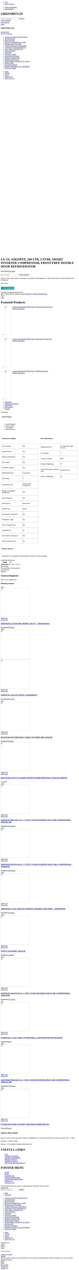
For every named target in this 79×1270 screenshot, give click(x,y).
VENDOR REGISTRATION (14, 1179)
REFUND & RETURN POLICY (15, 1163)
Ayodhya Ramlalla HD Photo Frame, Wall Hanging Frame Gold (32, 339)
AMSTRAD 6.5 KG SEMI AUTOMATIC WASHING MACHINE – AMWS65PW (33, 909)
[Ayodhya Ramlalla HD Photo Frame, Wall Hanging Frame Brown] (8, 320)
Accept (9, 1259)
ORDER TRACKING (12, 1156)
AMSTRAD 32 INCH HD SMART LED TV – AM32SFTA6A (25, 624)
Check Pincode (24, 275)
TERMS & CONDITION (13, 1158)
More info (4, 1259)
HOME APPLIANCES (40, 294)
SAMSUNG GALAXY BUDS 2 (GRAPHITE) (19, 695)
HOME (7, 1172)
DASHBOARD (10, 1176)
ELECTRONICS (26, 294)
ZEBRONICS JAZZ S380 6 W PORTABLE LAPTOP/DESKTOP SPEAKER (32, 1038)
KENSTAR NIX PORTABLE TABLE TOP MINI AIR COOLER (26, 737)
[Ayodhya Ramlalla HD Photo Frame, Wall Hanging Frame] (8, 385)
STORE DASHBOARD (12, 1177)
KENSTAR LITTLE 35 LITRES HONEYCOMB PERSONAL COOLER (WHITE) (34, 778)
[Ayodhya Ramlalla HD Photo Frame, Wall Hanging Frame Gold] (8, 352)
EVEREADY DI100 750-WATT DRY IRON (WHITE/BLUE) (25, 1124)
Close (2, 297)
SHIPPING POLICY (11, 1161)
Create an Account (6, 1254)
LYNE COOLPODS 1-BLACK (13, 951)
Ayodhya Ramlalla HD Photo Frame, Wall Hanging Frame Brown (32, 307)
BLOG (7, 1174)
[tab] (41, 402)
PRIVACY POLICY (11, 1159)
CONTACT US (9, 1183)
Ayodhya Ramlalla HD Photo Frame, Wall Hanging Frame (30, 371)
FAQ (6, 1154)
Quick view (4, 620)
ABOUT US (9, 1181)
